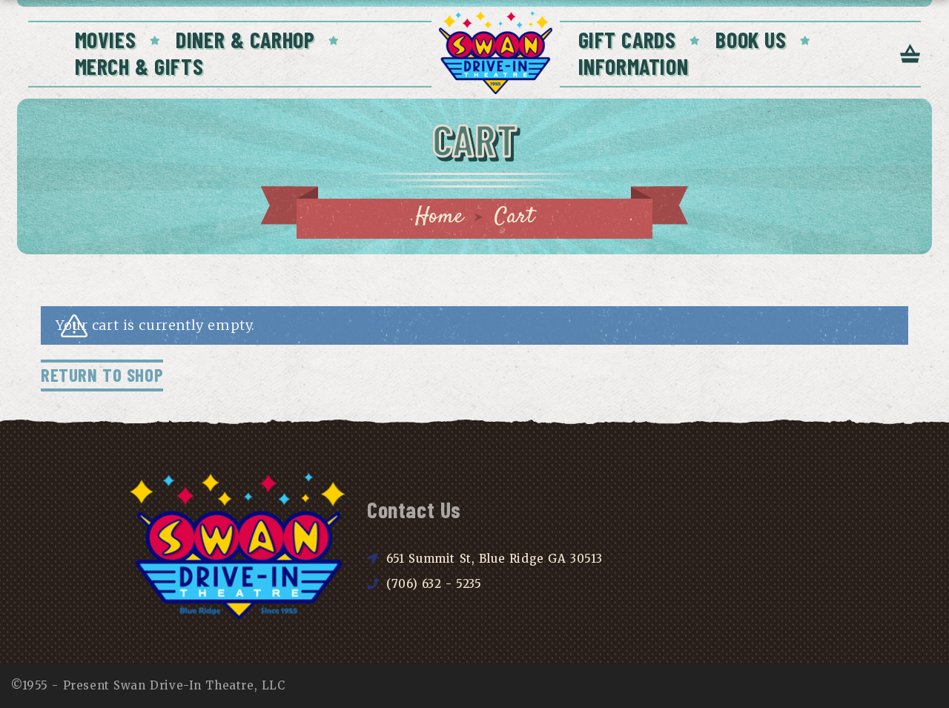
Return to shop (102, 374)
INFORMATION (633, 66)
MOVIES (105, 39)
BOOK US (750, 39)
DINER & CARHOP (245, 39)
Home (439, 217)
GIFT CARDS (627, 39)
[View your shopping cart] (910, 55)
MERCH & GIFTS (139, 66)
